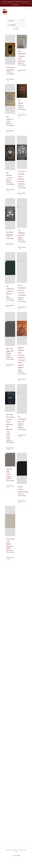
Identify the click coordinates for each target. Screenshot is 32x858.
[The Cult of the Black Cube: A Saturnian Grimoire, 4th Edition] (22, 152)
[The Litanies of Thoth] (10, 99)
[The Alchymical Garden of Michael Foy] (10, 267)
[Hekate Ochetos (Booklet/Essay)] (22, 468)
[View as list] (17, 28)
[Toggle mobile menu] (29, 9)
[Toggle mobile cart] (26, 9)
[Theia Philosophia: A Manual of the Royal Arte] (22, 41)
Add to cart (8, 80)
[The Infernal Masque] (22, 91)
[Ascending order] (23, 20)
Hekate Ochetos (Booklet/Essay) (23, 489)
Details (12, 79)
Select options (8, 365)
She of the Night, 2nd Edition (9, 351)
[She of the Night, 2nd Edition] (10, 329)
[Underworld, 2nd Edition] (10, 50)
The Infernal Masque (20, 103)
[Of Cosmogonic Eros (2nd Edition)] (22, 399)
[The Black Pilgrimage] (10, 213)
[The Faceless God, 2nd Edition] (10, 153)
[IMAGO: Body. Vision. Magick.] (10, 459)
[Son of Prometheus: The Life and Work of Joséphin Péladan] (22, 267)
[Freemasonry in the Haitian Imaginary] (10, 521)
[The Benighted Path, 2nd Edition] (22, 213)
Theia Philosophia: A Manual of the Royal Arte (22, 56)
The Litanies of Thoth (9, 119)
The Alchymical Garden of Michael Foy (10, 291)
